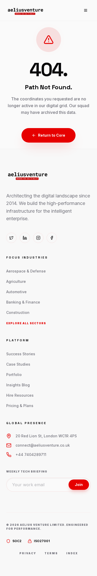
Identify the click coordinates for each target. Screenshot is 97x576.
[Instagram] (38, 238)
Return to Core (51, 135)
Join (79, 484)
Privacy (27, 553)
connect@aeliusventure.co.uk (43, 445)
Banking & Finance (23, 302)
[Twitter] (11, 238)
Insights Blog (18, 385)
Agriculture (16, 281)
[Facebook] (52, 238)
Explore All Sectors (26, 323)
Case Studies (18, 364)
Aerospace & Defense (26, 271)
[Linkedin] (25, 238)
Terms (51, 553)
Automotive (16, 292)
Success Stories (20, 354)
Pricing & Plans (19, 405)
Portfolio (14, 374)
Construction (17, 312)
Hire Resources (20, 395)
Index (72, 553)
